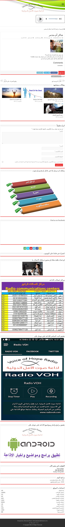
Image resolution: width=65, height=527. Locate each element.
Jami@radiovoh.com (57, 37)
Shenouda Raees (28, 520)
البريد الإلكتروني (59, 151)
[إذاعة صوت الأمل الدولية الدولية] (32, 7)
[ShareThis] (25, 248)
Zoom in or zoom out (15, 99)
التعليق (61, 131)
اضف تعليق (30, 37)
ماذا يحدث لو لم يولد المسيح (55, 99)
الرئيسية (61, 29)
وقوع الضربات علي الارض (10, 80)
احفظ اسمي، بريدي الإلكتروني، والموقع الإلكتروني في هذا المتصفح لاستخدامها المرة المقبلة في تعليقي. (39, 161)
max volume (61, 19)
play (40, 19)
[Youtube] (31, 248)
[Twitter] (34, 248)
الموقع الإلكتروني (59, 156)
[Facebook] (37, 248)
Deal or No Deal (37, 99)
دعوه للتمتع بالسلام (58, 115)
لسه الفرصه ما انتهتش (56, 76)
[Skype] (28, 248)
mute (47, 19)
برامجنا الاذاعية (55, 29)
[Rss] (40, 248)
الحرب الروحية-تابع (56, 80)
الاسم (61, 146)
